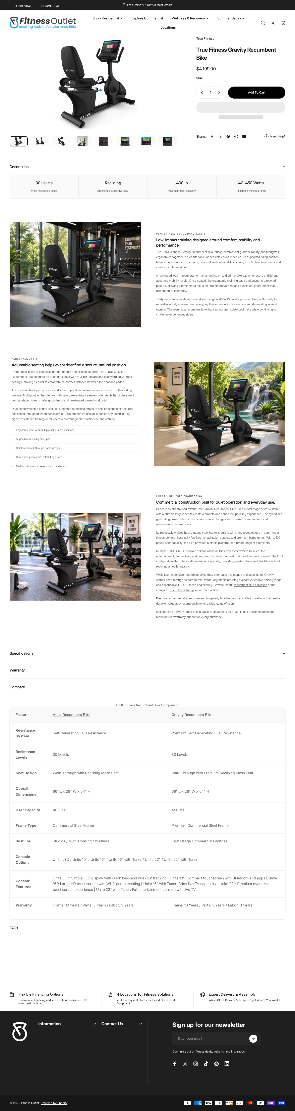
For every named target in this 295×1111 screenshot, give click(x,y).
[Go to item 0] (19, 141)
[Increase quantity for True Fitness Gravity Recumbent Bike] (220, 92)
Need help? (277, 136)
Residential (23, 6)
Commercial (50, 6)
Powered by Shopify (54, 1103)
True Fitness (205, 38)
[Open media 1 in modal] (96, 84)
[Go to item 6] (125, 141)
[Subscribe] (253, 1039)
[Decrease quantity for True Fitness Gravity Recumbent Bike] (201, 92)
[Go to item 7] (146, 141)
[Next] (172, 92)
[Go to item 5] (104, 141)
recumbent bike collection (250, 585)
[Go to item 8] (168, 141)
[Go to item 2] (40, 141)
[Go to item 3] (61, 141)
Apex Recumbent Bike (71, 715)
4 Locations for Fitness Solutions (145, 994)
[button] (240, 107)
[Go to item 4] (82, 141)
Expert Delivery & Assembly (232, 994)
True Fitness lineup (181, 590)
